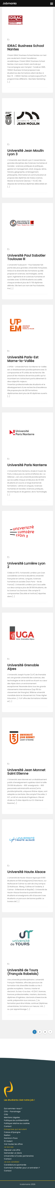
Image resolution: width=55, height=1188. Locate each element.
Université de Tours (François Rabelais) (23, 972)
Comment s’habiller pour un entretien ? (22, 1167)
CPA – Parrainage (12, 1111)
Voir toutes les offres (13, 1144)
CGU (6, 1114)
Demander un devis (13, 1153)
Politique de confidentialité (16, 1120)
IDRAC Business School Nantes (25, 47)
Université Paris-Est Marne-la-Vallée (22, 359)
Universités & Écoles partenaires (19, 1156)
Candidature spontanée (15, 1165)
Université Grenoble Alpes (23, 667)
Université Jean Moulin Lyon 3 (25, 152)
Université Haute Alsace (26, 872)
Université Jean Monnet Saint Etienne (26, 772)
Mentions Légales (12, 1117)
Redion (7, 1135)
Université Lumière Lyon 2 (26, 565)
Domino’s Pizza (10, 1138)
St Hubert (8, 1141)
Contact (8, 1126)
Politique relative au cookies (17, 1123)
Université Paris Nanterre (27, 465)
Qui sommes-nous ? (13, 1108)
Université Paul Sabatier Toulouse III (26, 257)
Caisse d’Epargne (12, 1132)
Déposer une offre (12, 1150)
